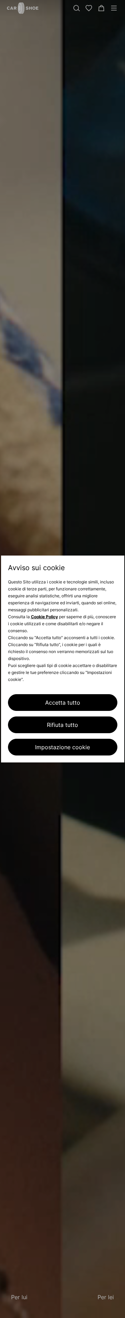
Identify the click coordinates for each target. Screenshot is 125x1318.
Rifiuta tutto (62, 724)
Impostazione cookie (62, 747)
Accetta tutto (62, 702)
